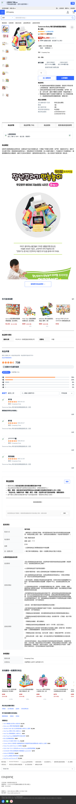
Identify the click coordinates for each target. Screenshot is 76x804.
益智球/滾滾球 (36, 23)
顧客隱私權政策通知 (59, 761)
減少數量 (45, 72)
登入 (57, 8)
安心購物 (70, 761)
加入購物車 (47, 78)
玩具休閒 (11, 23)
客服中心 (67, 8)
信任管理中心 (47, 761)
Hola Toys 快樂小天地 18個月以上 (12, 731)
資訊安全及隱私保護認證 (15, 764)
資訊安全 (3, 764)
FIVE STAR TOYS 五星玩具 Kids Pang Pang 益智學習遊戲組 (19, 748)
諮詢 (67, 481)
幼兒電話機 (11, 708)
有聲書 (4, 708)
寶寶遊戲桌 (5, 716)
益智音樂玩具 (26, 23)
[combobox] (67, 393)
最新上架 (11, 393)
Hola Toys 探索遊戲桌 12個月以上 (12, 733)
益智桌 (17, 708)
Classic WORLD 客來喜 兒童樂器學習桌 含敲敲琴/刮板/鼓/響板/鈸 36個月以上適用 (25, 743)
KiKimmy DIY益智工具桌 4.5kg (11, 741)
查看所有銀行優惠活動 (52, 67)
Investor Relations (14, 761)
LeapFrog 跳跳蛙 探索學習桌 (11, 756)
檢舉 (64, 513)
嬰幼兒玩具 (18, 23)
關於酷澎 (3, 761)
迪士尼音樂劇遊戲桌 (8, 738)
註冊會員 (61, 8)
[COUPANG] (7, 777)
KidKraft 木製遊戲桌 (8, 753)
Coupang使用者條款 (27, 761)
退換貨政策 (38, 761)
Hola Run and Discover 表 (10, 758)
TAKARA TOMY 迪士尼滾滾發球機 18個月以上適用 (16, 728)
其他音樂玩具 (24, 708)
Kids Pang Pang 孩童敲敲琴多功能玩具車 (14, 736)
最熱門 (4, 393)
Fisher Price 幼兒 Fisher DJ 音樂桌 (12, 746)
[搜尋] (73, 18)
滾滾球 (17, 716)
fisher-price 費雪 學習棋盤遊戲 (11, 726)
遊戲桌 (12, 716)
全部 (3, 17)
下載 (72, 3)
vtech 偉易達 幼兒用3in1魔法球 (11, 723)
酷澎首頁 (4, 23)
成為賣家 (72, 8)
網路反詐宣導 (38, 764)
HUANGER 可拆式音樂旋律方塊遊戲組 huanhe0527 (17, 751)
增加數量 (45, 74)
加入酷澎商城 (28, 764)
